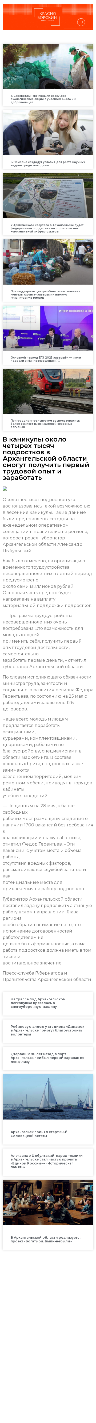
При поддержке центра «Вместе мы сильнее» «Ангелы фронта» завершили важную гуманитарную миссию (45, 294)
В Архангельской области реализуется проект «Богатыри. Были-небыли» (46, 1239)
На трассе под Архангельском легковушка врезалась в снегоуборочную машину (38, 1003)
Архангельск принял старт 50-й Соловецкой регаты (39, 1134)
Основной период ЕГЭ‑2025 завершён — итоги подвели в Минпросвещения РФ (46, 359)
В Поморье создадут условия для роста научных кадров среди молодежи (48, 163)
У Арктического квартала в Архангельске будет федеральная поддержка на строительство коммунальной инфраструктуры (47, 228)
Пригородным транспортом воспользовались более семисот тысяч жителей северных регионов (45, 424)
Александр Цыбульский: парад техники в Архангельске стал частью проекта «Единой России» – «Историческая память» (47, 1161)
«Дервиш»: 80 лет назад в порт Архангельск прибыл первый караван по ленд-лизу (48, 1058)
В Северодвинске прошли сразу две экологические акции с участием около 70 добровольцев (43, 99)
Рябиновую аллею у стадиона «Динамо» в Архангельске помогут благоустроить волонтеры (47, 1030)
